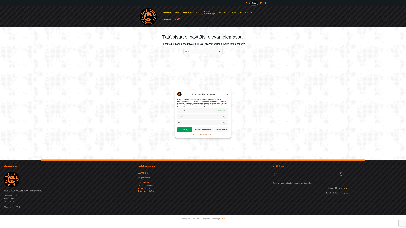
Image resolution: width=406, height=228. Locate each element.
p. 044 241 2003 (144, 173)
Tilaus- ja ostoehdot (145, 185)
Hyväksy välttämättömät (203, 129)
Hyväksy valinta (221, 129)
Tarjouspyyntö (246, 12)
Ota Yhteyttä (166, 19)
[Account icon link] (265, 3)
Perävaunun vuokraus (228, 12)
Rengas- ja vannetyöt (191, 12)
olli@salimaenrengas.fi (147, 178)
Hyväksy (185, 129)
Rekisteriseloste (207, 134)
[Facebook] (261, 3)
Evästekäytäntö (197, 134)
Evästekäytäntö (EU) (146, 191)
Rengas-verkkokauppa (209, 12)
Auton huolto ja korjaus (170, 12)
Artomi (223, 219)
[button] (228, 94)
